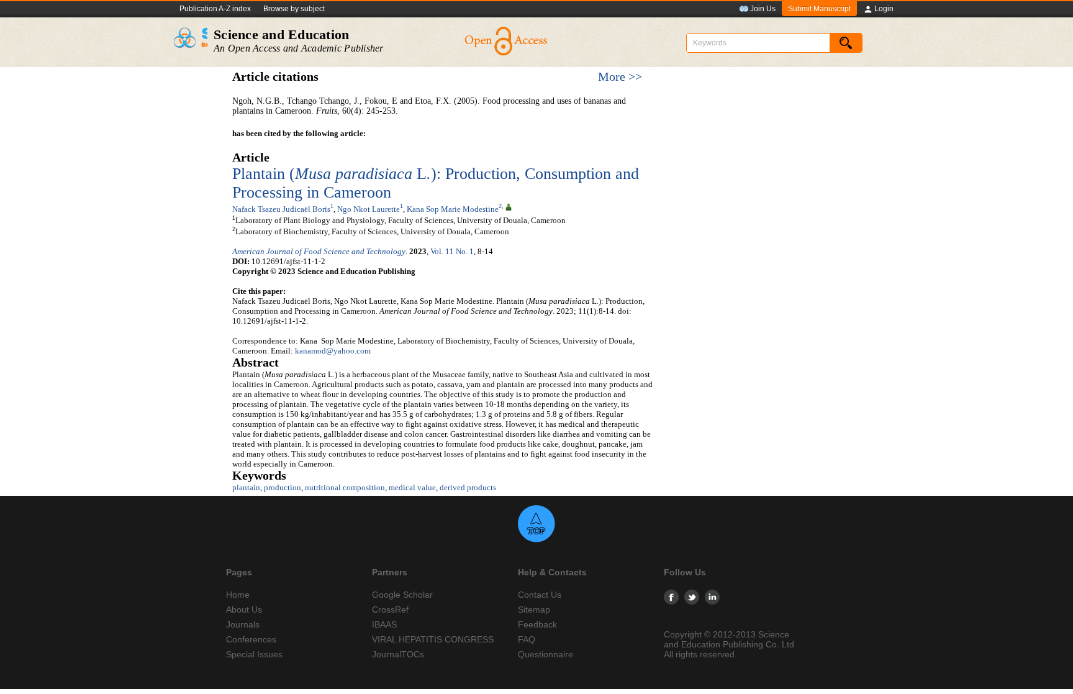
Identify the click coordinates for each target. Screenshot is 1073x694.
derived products (468, 487)
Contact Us (539, 595)
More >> (620, 76)
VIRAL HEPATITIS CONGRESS (433, 639)
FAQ (526, 639)
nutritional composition (345, 487)
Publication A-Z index (215, 8)
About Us (244, 609)
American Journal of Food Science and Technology (318, 251)
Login (884, 8)
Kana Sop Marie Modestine (453, 209)
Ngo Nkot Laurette (368, 209)
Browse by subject (294, 8)
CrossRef (390, 609)
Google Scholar (402, 595)
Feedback (537, 624)
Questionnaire (545, 654)
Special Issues (254, 654)
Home (238, 595)
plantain (246, 487)
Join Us (763, 8)
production (282, 487)
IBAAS (384, 624)
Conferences (251, 639)
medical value (412, 487)
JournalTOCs (398, 654)
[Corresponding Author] (509, 206)
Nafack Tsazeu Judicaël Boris (281, 209)
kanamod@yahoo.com (333, 350)
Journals (243, 624)
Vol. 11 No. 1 (452, 251)
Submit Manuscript (819, 8)
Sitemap (534, 609)
